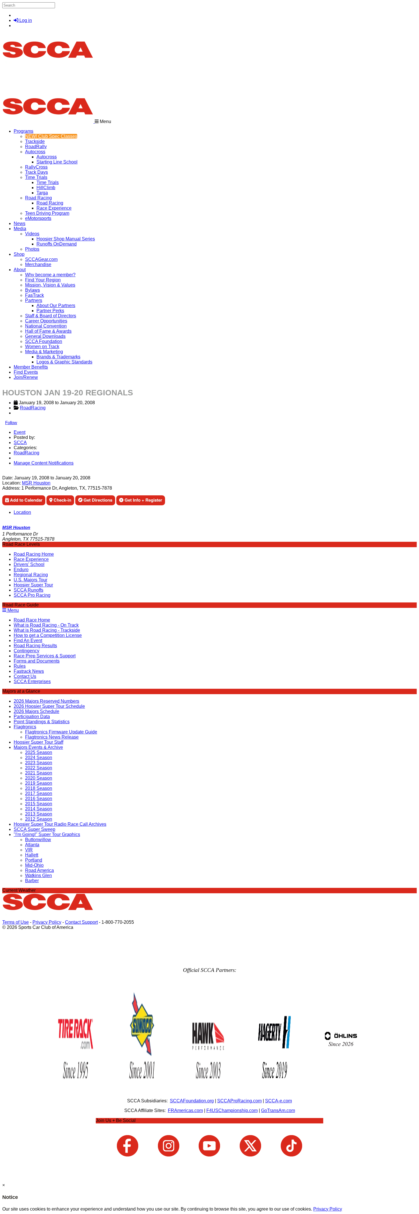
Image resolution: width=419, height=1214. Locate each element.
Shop (19, 254)
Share (17, 472)
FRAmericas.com (185, 1110)
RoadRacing (33, 407)
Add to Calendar (25, 500)
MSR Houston (36, 483)
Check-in (61, 500)
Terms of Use (15, 922)
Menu (12, 610)
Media (20, 228)
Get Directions (97, 500)
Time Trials (36, 177)
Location (22, 512)
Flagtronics (25, 726)
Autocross (35, 151)
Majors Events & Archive (38, 747)
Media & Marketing (44, 351)
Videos (32, 233)
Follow (11, 422)
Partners (33, 300)
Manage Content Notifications (44, 463)
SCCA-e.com (278, 1100)
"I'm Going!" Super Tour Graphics (47, 834)
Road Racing (38, 197)
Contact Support (81, 922)
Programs (23, 131)
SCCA (20, 442)
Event (19, 432)
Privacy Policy (46, 922)
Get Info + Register (142, 500)
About (20, 269)
